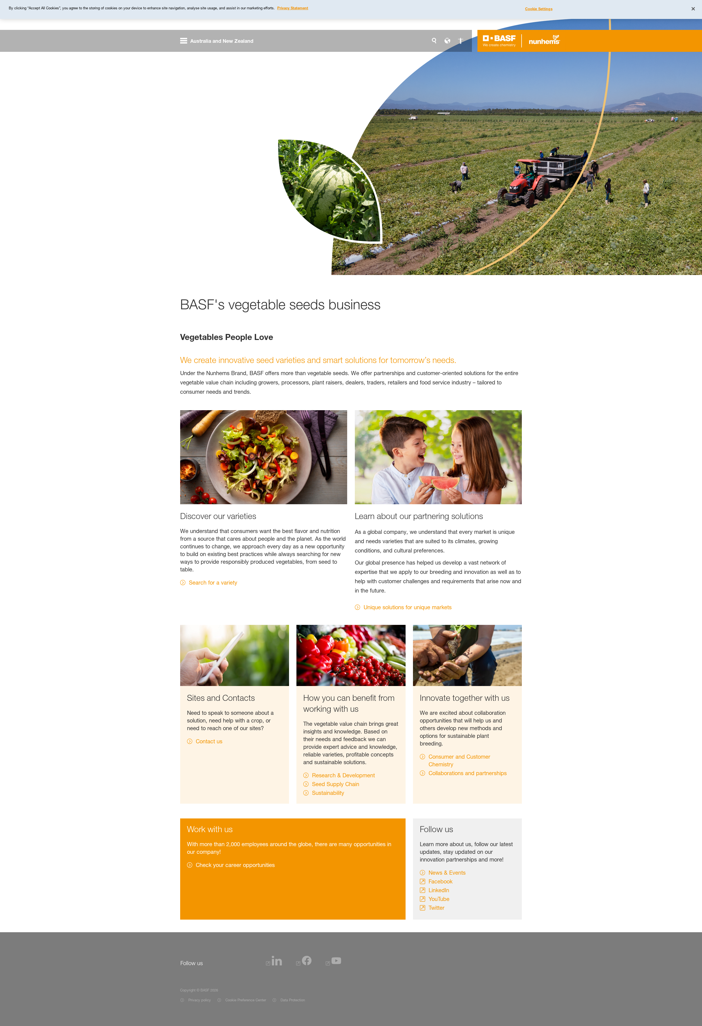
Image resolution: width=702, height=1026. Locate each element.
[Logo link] (499, 41)
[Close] (693, 9)
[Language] (447, 41)
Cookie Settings (539, 9)
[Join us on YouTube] (333, 964)
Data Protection (293, 1000)
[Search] (434, 41)
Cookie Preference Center (245, 1000)
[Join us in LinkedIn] (274, 964)
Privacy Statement (292, 8)
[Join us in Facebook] (304, 964)
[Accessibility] (460, 41)
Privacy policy (199, 1000)
